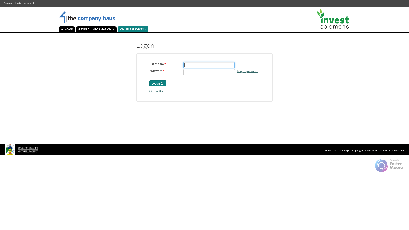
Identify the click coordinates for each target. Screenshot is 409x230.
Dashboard (87, 17)
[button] (157, 83)
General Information (95, 29)
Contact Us (330, 150)
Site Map (344, 150)
